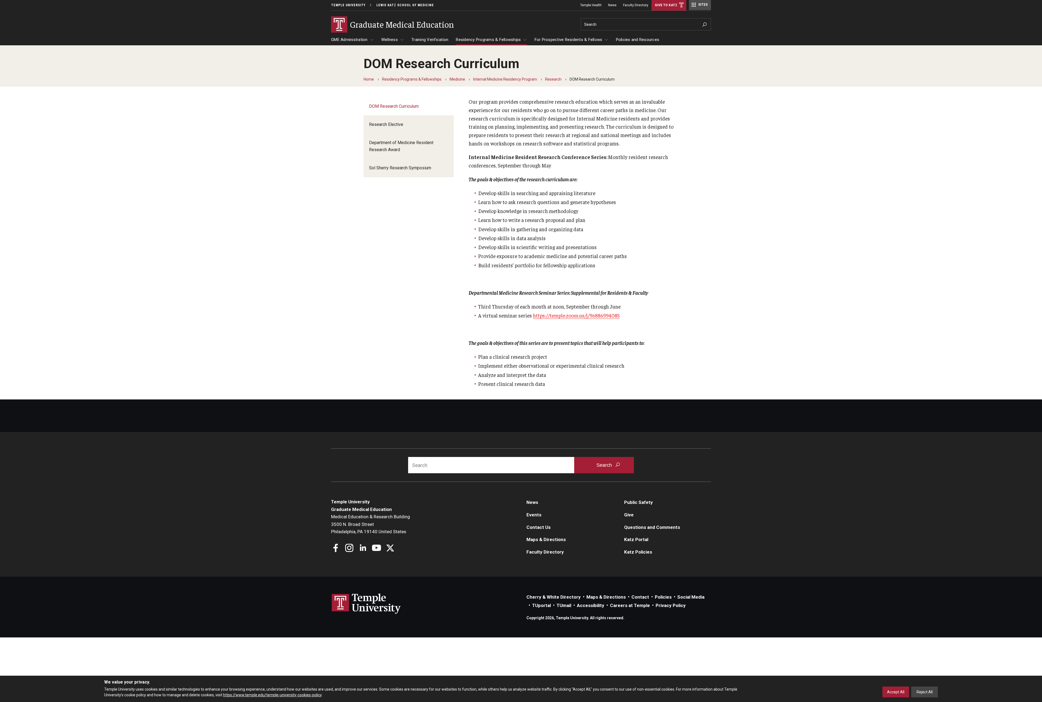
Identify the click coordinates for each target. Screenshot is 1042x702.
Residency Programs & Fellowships (488, 39)
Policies (663, 597)
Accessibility (590, 605)
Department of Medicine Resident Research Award (401, 146)
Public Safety (638, 502)
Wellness (389, 39)
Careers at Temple (630, 605)
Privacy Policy (671, 605)
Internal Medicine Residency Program (505, 79)
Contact (640, 597)
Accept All (895, 692)
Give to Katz (666, 5)
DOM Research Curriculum (394, 106)
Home (369, 79)
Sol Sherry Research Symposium (400, 167)
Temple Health (591, 5)
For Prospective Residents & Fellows (568, 39)
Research (553, 79)
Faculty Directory (635, 5)
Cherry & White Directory (553, 597)
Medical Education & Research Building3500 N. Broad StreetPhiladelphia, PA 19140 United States (370, 524)
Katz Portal (636, 539)
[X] (390, 548)
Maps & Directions (546, 539)
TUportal (541, 605)
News (612, 5)
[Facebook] (336, 548)
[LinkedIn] (363, 548)
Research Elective (386, 124)
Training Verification (429, 39)
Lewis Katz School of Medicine (405, 5)
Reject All (925, 692)
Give (629, 514)
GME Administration (349, 39)
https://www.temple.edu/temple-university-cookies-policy (272, 695)
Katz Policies (638, 552)
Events (533, 514)
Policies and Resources (637, 39)
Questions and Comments (652, 527)
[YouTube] (376, 548)
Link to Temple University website (366, 604)
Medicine (457, 79)
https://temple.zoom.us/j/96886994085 (576, 315)
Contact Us (538, 527)
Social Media (690, 597)
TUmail (564, 605)
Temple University (348, 5)
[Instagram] (349, 548)
